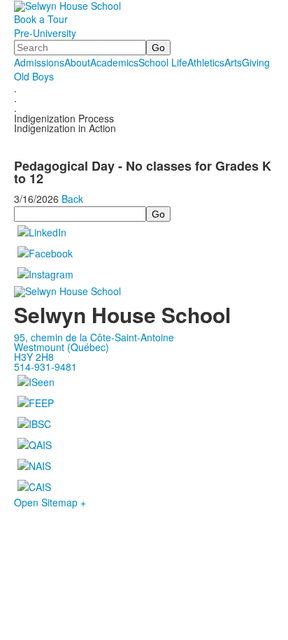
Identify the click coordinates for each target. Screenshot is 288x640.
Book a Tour (41, 19)
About (77, 62)
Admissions (39, 62)
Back (72, 199)
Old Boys (34, 76)
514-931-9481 (45, 367)
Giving (256, 62)
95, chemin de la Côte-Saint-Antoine (94, 337)
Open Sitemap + (50, 502)
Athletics (205, 62)
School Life (162, 62)
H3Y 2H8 (34, 357)
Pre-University (45, 33)
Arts (233, 62)
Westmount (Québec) (61, 347)
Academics (114, 62)
